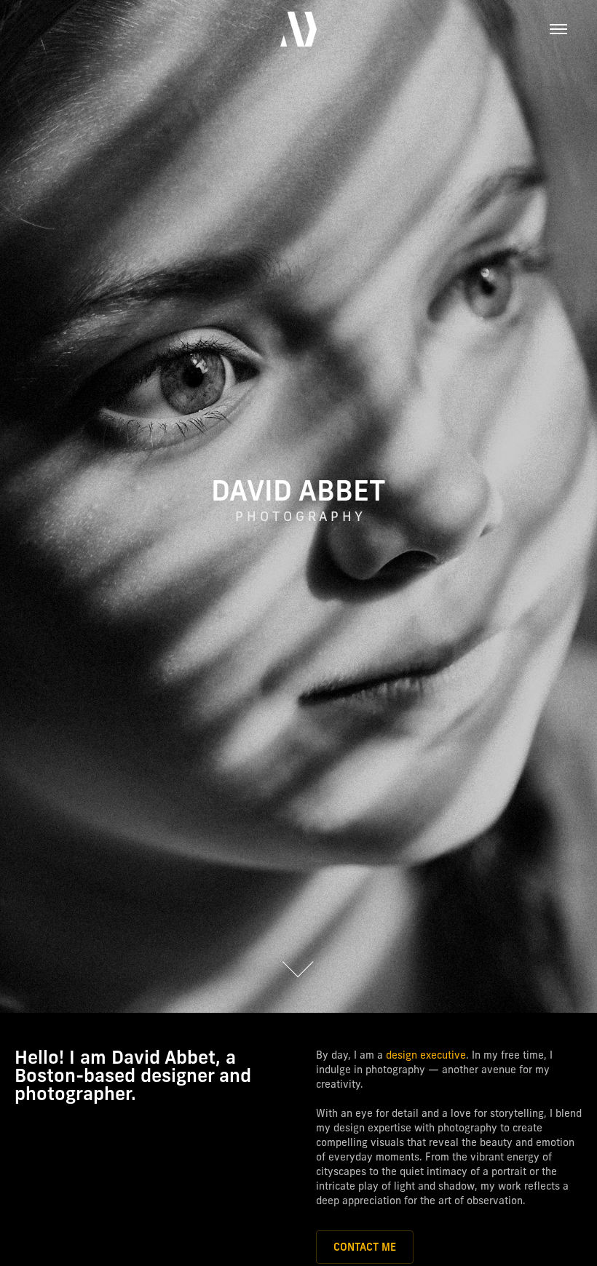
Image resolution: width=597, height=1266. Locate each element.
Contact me (364, 1247)
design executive (426, 1055)
